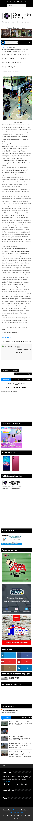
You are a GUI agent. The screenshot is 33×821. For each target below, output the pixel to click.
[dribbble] (21, 815)
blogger (6, 379)
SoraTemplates (15, 810)
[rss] (21, 1)
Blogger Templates (16, 813)
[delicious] (18, 818)
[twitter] (9, 784)
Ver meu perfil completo (8, 713)
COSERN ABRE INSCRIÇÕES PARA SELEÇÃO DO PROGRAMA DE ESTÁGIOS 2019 (20, 723)
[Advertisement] (16, 509)
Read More (6, 781)
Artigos (5, 718)
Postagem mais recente (10, 370)
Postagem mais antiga (23, 374)
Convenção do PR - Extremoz (20, 729)
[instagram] (25, 1)
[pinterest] (14, 1)
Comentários (27, 718)
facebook (26, 379)
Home (3, 47)
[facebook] (7, 1)
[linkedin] (17, 784)
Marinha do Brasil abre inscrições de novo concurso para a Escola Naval (19, 738)
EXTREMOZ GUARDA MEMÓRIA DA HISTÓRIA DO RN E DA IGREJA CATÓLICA (20, 745)
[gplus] (11, 1)
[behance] (28, 815)
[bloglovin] (18, 1)
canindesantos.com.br (10, 710)
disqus (16, 379)
